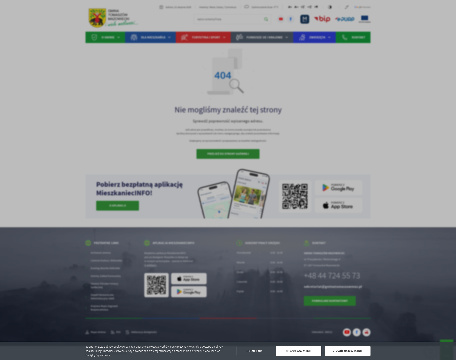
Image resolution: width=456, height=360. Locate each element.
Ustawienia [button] (254, 351)
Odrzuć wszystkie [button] (298, 351)
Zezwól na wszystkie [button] (347, 351)
